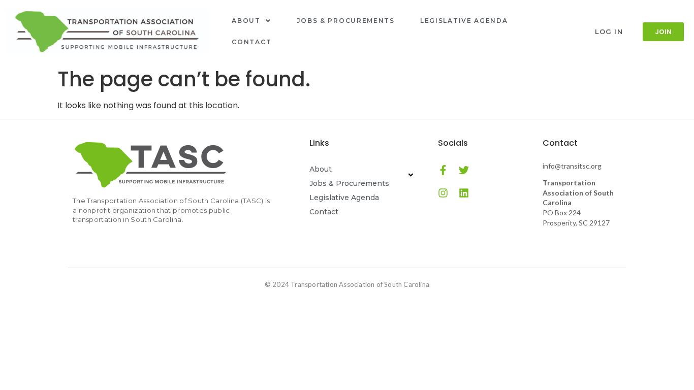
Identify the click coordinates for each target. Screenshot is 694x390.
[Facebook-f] (443, 170)
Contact (251, 42)
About (246, 20)
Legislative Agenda (464, 20)
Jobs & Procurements (346, 20)
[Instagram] (443, 193)
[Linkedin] (464, 193)
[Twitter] (464, 170)
